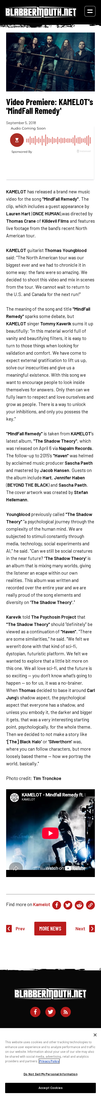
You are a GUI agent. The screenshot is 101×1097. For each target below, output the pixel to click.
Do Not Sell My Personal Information (50, 1074)
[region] (50, 1062)
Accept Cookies (50, 1088)
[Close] (95, 1035)
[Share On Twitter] (67, 905)
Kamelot (41, 904)
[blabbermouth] (40, 16)
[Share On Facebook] (56, 905)
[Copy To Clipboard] (90, 905)
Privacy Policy (49, 1061)
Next (80, 928)
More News (50, 928)
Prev (20, 928)
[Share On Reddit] (79, 905)
